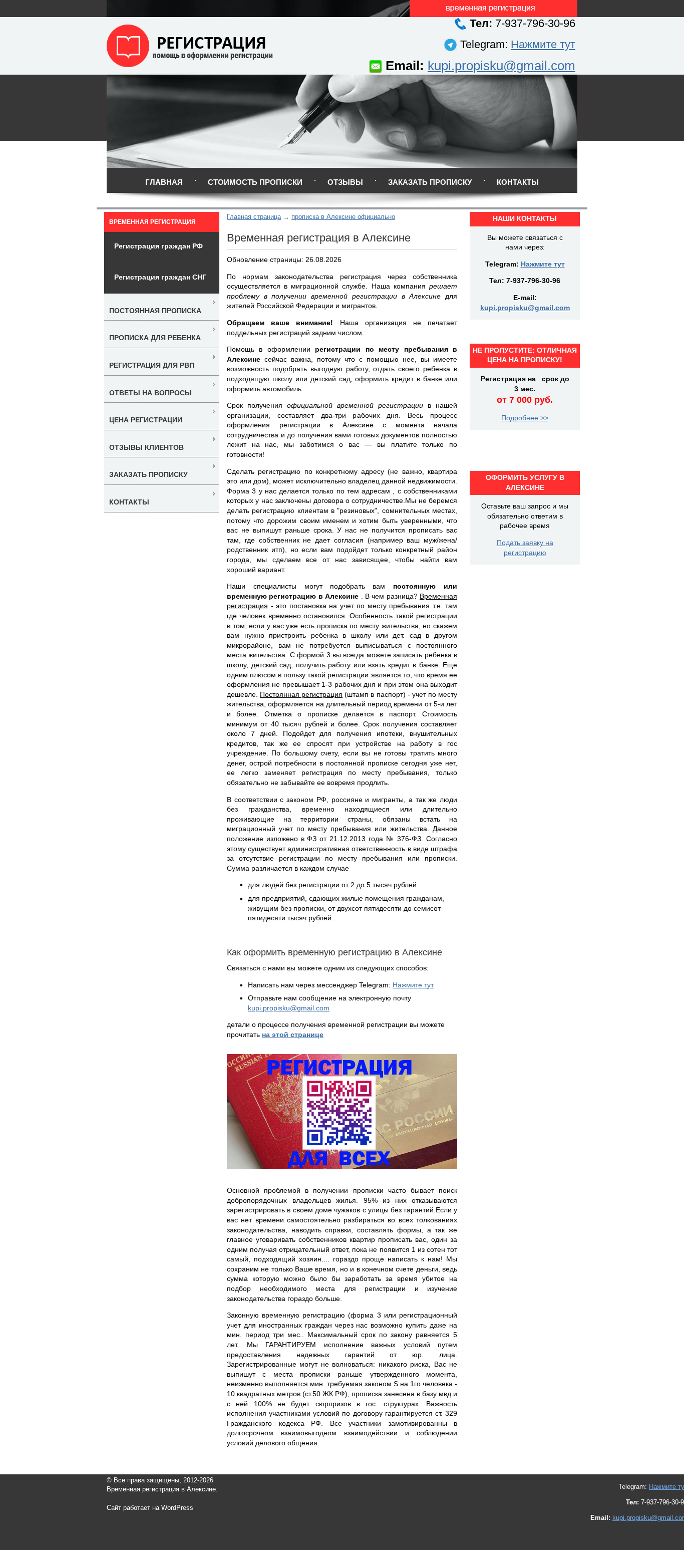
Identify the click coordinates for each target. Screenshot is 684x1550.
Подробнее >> (524, 418)
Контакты (518, 182)
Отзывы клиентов (146, 447)
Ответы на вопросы (150, 393)
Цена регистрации (145, 420)
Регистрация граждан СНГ (160, 277)
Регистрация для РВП (151, 365)
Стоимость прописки (255, 182)
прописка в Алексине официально (343, 216)
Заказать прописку (430, 182)
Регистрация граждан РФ (158, 246)
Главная (164, 182)
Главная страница (254, 216)
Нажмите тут (543, 44)
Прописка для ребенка (155, 338)
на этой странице (292, 1034)
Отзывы (345, 182)
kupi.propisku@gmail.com (501, 65)
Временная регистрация (152, 221)
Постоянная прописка (155, 311)
